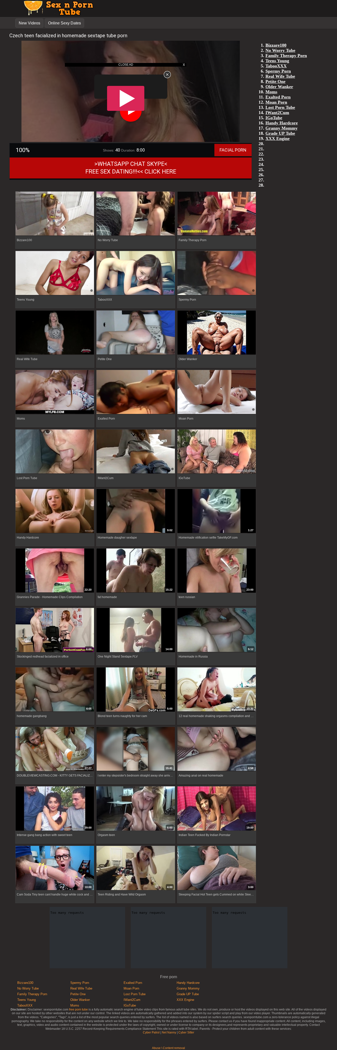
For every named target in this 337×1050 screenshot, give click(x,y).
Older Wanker (80, 1000)
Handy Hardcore (188, 983)
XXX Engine (185, 1000)
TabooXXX (25, 1005)
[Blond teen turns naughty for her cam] (135, 689)
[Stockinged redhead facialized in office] (55, 630)
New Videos (29, 23)
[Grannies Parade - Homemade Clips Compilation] (55, 570)
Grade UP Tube (188, 994)
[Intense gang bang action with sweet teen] (55, 808)
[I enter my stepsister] (135, 749)
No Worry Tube (28, 988)
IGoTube (130, 1005)
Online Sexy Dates (64, 23)
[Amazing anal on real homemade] (216, 749)
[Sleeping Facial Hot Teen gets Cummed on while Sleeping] (216, 868)
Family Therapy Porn (32, 994)
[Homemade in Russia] (216, 630)
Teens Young (26, 1000)
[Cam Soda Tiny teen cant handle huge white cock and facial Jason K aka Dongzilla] (55, 868)
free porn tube (78, 1009)
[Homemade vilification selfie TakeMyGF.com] (216, 511)
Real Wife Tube (81, 988)
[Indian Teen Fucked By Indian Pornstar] (216, 808)
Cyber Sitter (186, 1032)
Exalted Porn (133, 983)
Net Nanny (169, 1032)
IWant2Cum (132, 1000)
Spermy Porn (79, 983)
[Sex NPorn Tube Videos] (57, 14)
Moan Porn (131, 988)
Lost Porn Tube (135, 994)
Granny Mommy (188, 988)
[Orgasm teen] (135, 808)
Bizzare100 (25, 983)
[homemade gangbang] (55, 689)
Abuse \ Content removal (168, 1048)
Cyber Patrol (151, 1032)
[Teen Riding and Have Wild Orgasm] (135, 868)
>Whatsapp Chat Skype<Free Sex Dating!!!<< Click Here (130, 167)
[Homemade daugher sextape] (135, 511)
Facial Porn (233, 150)
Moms (74, 1005)
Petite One (78, 994)
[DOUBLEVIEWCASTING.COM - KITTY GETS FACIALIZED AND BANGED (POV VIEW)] (55, 749)
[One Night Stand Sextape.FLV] (135, 630)
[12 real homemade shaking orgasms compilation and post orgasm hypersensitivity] (216, 689)
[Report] (99, 529)
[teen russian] (216, 570)
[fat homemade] (135, 570)
